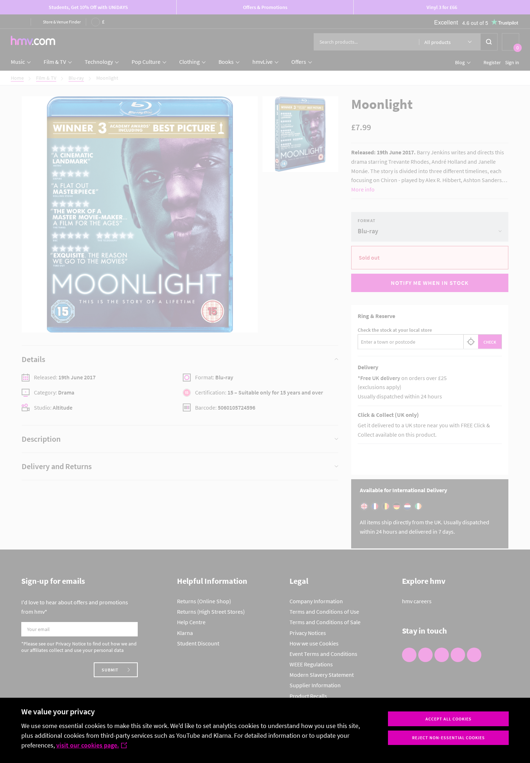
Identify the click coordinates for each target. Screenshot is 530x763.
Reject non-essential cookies (448, 737)
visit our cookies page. (87, 745)
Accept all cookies (448, 719)
